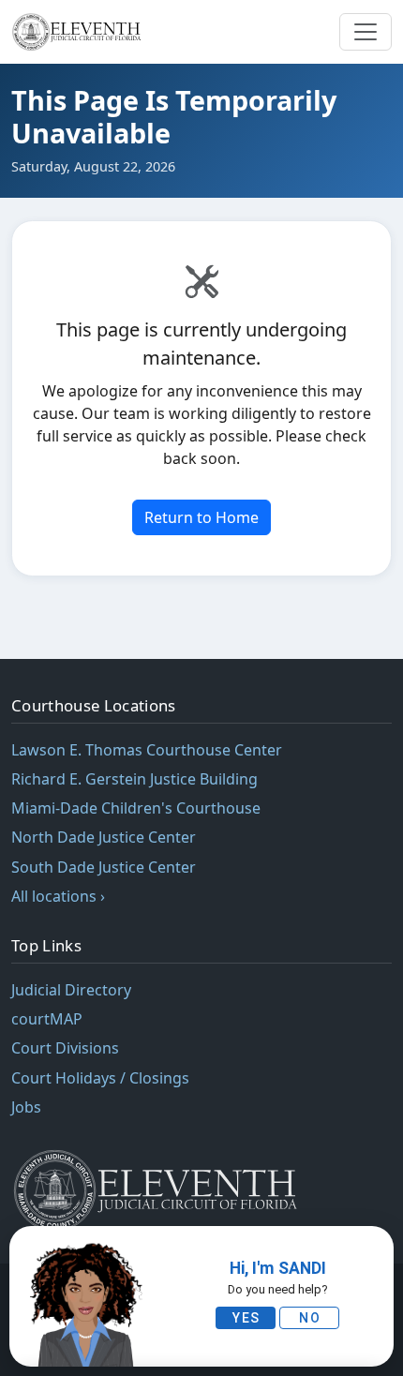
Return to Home (201, 517)
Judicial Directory (71, 990)
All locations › (58, 896)
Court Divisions (65, 1048)
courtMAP (46, 1019)
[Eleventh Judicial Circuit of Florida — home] (79, 31)
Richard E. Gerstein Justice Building (134, 779)
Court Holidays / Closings (100, 1078)
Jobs (26, 1107)
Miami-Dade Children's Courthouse (136, 808)
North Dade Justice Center (103, 837)
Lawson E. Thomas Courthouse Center (146, 750)
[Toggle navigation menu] (365, 32)
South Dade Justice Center (103, 867)
